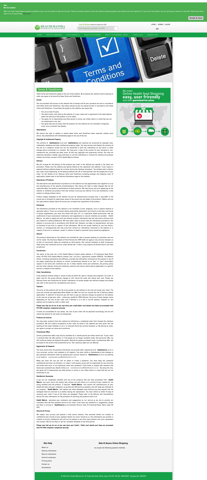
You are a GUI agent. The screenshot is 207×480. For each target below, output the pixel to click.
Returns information (49, 454)
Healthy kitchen (92, 35)
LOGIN (153, 24)
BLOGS (167, 24)
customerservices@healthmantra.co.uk (62, 357)
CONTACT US (152, 35)
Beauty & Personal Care (116, 35)
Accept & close (196, 18)
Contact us (45, 464)
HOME (39, 35)
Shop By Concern (53, 35)
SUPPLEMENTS (72, 35)
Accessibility (46, 467)
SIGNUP (161, 24)
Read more (27, 14)
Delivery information (49, 451)
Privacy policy (47, 461)
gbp (157, 29)
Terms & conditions (49, 457)
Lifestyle (136, 35)
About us (45, 447)
